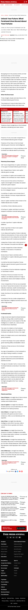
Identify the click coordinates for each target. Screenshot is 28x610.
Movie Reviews (17, 549)
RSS (11, 603)
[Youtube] (22, 471)
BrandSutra (4, 560)
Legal (2, 570)
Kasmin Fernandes (5, 35)
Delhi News (3, 554)
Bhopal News (4, 551)
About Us (4, 598)
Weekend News (5, 592)
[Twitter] (17, 471)
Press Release (5, 594)
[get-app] (26, 2)
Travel (15, 573)
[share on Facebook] (7, 537)
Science (3, 573)
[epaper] (24, 2)
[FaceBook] (15, 471)
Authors (15, 603)
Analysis (3, 541)
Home (2, 4)
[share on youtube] (20, 537)
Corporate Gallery (6, 563)
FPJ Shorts (17, 4)
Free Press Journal (9, 2)
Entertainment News (19, 541)
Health (15, 570)
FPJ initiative (4, 565)
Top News (3, 579)
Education (4, 556)
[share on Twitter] (10, 537)
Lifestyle (6, 15)
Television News (18, 556)
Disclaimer (22, 598)
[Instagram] (19, 471)
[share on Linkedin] (13, 537)
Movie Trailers (17, 551)
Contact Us (12, 601)
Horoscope (4, 568)
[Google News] (10, 471)
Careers (17, 598)
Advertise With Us (20, 601)
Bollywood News (18, 544)
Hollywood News (18, 546)
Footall (15, 565)
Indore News (4, 549)
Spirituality (4, 575)
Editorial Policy (10, 598)
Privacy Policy (5, 601)
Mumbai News (8, 4)
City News (3, 544)
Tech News (4, 584)
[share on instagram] (17, 537)
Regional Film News (18, 554)
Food (15, 575)
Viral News (4, 589)
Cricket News (17, 563)
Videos (3, 587)
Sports (16, 560)
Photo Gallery (5, 582)
